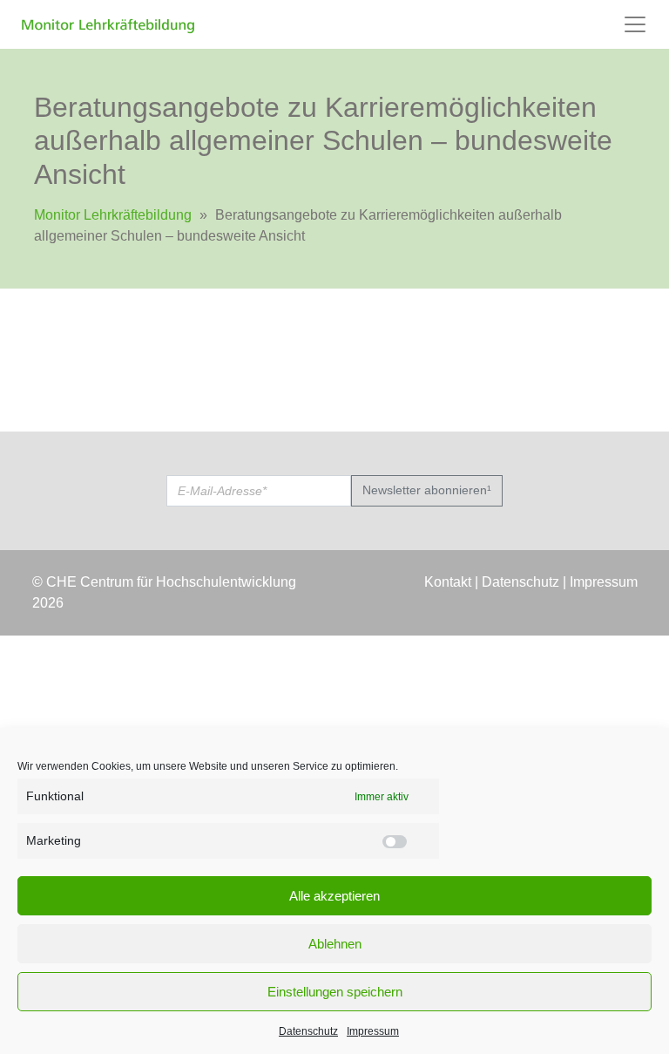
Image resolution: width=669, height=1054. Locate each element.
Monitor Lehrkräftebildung (113, 214)
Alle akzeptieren (334, 895)
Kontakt (447, 582)
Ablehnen (335, 943)
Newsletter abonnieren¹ (426, 490)
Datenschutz (308, 1031)
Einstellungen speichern (334, 991)
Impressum (373, 1031)
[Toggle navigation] (635, 24)
